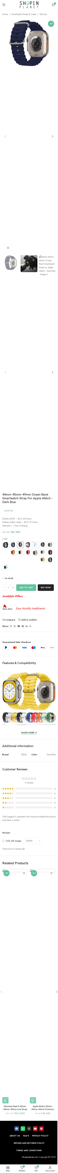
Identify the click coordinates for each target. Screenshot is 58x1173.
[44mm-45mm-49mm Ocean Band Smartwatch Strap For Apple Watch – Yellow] (42, 559)
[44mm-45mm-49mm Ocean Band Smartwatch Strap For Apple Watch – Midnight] (42, 544)
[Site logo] (29, 4)
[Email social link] (19, 626)
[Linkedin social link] (26, 626)
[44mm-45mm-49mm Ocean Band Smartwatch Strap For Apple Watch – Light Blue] (35, 544)
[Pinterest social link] (23, 626)
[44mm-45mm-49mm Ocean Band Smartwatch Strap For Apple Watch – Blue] (13, 544)
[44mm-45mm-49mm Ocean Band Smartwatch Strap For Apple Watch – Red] (27, 552)
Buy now (46, 587)
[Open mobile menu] (4, 5)
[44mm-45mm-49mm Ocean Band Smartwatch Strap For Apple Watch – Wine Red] (50, 552)
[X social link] (15, 626)
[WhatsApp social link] (30, 626)
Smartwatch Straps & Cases (23, 14)
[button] (5, 136)
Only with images (13, 840)
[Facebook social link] (11, 626)
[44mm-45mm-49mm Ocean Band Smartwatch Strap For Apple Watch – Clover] (50, 559)
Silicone (43, 14)
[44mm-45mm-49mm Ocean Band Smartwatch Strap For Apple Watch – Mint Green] (50, 544)
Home (5, 14)
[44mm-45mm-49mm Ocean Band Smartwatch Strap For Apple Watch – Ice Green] (5, 567)
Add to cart (26, 587)
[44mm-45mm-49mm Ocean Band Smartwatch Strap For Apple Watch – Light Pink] (20, 552)
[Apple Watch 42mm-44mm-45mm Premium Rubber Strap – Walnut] (43, 986)
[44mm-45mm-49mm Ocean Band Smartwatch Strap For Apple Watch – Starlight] (35, 553)
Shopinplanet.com (30, 1157)
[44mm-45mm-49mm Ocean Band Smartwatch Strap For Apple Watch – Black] (5, 545)
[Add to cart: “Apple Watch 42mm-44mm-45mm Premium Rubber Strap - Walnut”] (33, 1100)
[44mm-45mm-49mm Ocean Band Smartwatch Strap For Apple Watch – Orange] (13, 552)
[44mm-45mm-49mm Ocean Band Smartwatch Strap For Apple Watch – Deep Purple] (27, 544)
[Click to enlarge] (8, 247)
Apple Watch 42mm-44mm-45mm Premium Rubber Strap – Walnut (42, 1109)
